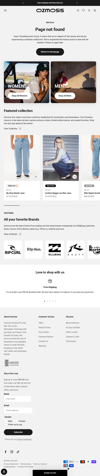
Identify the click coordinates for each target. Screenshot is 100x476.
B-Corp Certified (73, 327)
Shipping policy (9, 467)
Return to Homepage (50, 52)
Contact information (25, 467)
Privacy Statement (11, 464)
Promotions (71, 341)
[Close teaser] (68, 469)
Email (6, 405)
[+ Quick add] (36, 177)
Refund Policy (45, 327)
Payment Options (46, 337)
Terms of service (40, 464)
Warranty (42, 346)
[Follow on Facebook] (5, 451)
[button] (50, 473)
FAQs (41, 323)
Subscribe (18, 432)
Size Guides (44, 332)
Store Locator (72, 332)
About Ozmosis (72, 323)
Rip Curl (8, 190)
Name (6, 394)
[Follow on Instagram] (11, 451)
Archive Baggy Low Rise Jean (58, 193)
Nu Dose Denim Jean (15, 193)
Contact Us (43, 341)
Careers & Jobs (72, 337)
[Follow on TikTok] (18, 451)
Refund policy (26, 464)
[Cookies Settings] (4, 472)
